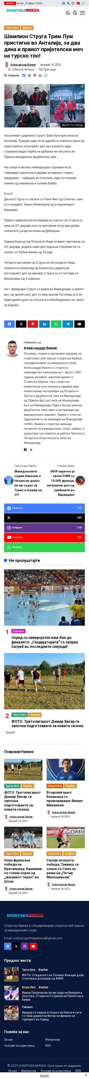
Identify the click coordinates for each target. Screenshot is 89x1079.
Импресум (52, 1039)
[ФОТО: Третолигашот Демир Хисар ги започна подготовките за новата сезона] (44, 681)
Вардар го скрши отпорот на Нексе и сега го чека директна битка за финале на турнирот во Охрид (52, 1016)
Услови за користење (19, 1045)
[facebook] (63, 3)
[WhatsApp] (83, 3)
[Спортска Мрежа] (22, 11)
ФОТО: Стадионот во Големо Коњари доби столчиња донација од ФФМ (53, 976)
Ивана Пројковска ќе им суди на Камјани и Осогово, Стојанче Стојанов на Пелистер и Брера (52, 996)
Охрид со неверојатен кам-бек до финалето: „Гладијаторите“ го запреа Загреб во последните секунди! (44, 642)
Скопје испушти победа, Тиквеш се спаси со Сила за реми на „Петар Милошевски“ (63, 868)
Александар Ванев (22, 64)
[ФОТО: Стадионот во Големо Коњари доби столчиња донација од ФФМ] (11, 974)
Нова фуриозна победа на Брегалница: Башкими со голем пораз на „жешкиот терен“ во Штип (23, 871)
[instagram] (73, 3)
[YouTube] (78, 3)
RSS (48, 1045)
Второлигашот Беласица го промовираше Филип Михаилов (65, 798)
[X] (68, 3)
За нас (8, 1039)
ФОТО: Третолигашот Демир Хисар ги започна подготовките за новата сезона (47, 723)
